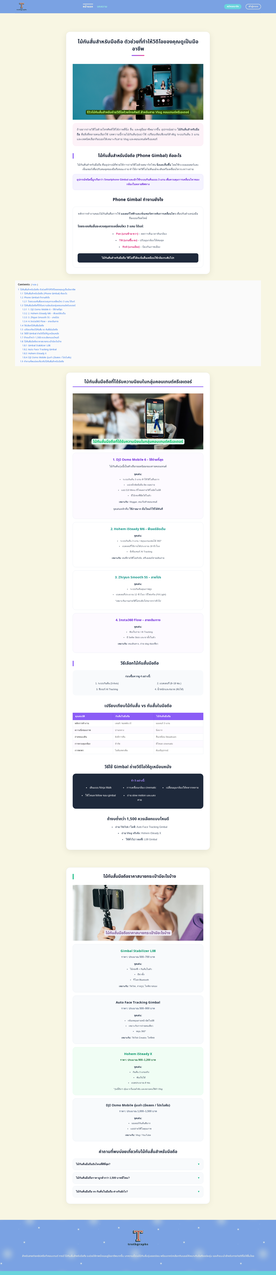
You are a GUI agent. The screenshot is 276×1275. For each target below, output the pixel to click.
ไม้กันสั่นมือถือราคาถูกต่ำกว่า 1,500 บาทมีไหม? (138, 1177)
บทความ (102, 6)
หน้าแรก (88, 6)
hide (34, 284)
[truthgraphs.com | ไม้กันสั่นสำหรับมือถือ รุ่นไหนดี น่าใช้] (46, 6)
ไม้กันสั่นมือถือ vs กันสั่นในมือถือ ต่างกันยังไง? (138, 1191)
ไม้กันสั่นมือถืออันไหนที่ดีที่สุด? (138, 1164)
